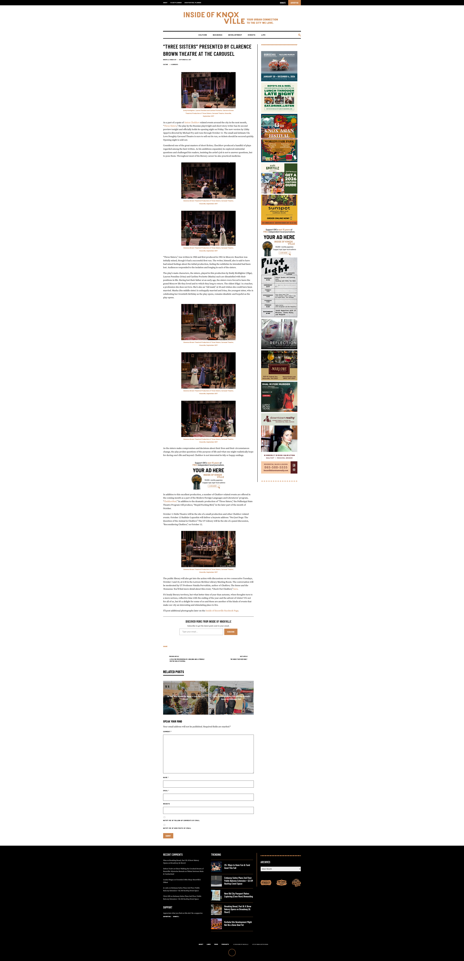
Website (166, 804)
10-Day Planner (176, 2)
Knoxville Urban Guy (169, 59)
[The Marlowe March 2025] (279, 380)
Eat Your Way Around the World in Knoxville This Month (186, 697)
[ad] (208, 488)
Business (218, 35)
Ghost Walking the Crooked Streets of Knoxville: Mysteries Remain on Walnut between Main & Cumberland (183, 871)
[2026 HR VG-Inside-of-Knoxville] (279, 193)
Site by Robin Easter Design (260, 944)
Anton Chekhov (191, 122)
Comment (167, 731)
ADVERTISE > (167, 916)
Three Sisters (170, 126)
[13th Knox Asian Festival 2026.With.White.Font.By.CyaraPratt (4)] (279, 161)
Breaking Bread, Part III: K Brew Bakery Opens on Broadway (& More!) (237, 909)
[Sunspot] (279, 224)
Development (235, 35)
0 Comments (174, 64)
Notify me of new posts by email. (177, 828)
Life (263, 35)
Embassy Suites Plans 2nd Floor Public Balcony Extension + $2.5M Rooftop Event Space (238, 880)
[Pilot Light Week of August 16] (279, 317)
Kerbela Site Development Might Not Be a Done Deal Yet (238, 923)
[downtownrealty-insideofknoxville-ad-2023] (279, 473)
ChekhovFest (170, 501)
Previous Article (174, 656)
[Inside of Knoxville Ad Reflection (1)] (279, 348)
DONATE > (176, 916)
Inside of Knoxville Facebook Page (222, 610)
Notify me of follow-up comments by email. (181, 820)
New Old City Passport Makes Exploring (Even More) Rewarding (238, 895)
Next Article (244, 656)
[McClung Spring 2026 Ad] (279, 80)
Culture (203, 35)
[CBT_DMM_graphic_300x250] (279, 411)
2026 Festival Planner (193, 2)
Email (166, 791)
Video (216, 944)
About (165, 2)
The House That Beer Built (238, 659)
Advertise (294, 2)
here (235, 589)
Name (166, 777)
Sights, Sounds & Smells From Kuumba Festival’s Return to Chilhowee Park (231, 697)
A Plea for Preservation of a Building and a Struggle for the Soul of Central (187, 660)
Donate (283, 2)
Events (252, 35)
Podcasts (225, 944)
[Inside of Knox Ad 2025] (279, 112)
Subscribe (231, 632)
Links (209, 944)
